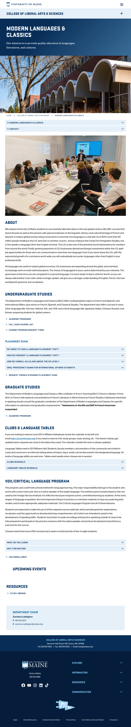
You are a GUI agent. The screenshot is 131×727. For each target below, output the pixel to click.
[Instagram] (35, 685)
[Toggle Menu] (121, 4)
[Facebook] (23, 685)
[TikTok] (47, 685)
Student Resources (30, 720)
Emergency (114, 720)
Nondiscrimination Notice (51, 720)
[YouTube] (29, 685)
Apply (15, 720)
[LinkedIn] (41, 685)
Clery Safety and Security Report (93, 720)
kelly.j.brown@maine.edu (23, 438)
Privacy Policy (71, 720)
